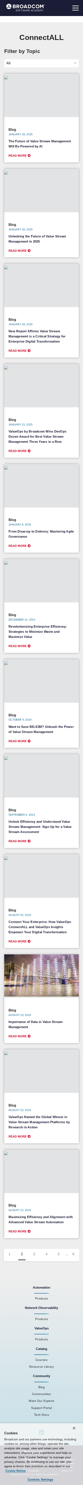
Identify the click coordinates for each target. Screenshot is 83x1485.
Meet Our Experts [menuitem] (41, 1401)
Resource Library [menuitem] (41, 1366)
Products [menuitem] (41, 1298)
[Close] (74, 1428)
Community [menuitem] (41, 1376)
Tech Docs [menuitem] (41, 1414)
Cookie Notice (15, 1470)
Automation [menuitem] (41, 1287)
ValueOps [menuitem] (41, 1328)
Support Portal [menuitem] (41, 1408)
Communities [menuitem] (41, 1394)
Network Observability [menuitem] (41, 1308)
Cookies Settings (40, 1479)
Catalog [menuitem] (41, 1349)
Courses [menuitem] (42, 1359)
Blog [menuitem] (41, 1387)
